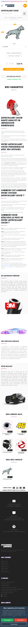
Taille (14, 43)
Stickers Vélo (4, 570)
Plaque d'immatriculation (7, 592)
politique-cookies (12, 590)
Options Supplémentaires (14, 53)
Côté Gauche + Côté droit (14, 55)
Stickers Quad (4, 568)
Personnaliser (14, 624)
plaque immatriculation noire (10, 266)
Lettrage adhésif (5, 571)
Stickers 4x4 (4, 564)
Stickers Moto (4, 563)
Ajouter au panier (13, 69)
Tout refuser (21, 620)
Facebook (4, 596)
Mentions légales (5, 585)
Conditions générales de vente (8, 587)
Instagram (4, 594)
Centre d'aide (14, 529)
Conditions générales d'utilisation (9, 589)
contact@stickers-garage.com (14, 506)
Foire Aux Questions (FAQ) (7, 582)
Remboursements (5, 583)
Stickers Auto (4, 561)
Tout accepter (7, 620)
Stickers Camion (5, 566)
